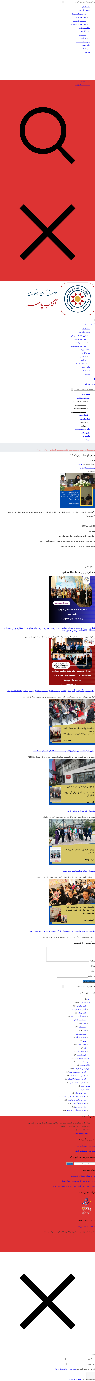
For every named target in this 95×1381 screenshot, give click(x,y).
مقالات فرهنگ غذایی (79, 1103)
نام (93, 966)
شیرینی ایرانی (81, 1034)
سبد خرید (82, 35)
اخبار (88, 999)
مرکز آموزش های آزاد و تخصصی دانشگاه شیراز (78, 1181)
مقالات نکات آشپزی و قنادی (76, 1110)
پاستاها (83, 1023)
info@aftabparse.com (82, 85)
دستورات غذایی (85, 1002)
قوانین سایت (86, 45)
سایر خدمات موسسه (83, 42)
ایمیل (92, 971)
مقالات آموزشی (84, 28)
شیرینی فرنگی (81, 1037)
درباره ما (87, 52)
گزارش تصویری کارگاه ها (81, 1069)
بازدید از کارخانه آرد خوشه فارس (80, 811)
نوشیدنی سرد (81, 1051)
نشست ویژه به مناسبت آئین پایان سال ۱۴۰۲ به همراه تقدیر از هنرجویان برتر (62, 931)
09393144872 (85, 81)
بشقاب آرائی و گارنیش (78, 1016)
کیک (84, 1041)
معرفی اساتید (85, 1086)
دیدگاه (92, 961)
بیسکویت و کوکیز (80, 1020)
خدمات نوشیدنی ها (79, 21)
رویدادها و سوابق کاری (87, 468)
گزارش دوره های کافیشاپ (77, 1079)
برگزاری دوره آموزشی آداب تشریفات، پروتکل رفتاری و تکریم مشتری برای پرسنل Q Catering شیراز (51, 690)
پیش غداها (82, 1027)
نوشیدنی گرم (81, 1055)
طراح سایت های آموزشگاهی (85, 1226)
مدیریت (79, 464)
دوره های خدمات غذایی (78, 24)
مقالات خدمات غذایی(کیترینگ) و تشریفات (71, 1096)
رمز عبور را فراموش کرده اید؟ (65, 1369)
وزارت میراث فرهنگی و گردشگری (83, 1176)
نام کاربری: (91, 1359)
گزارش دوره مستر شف (77, 1072)
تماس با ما (86, 49)
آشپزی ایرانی (81, 1006)
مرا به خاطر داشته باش (84, 1369)
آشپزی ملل (82, 1013)
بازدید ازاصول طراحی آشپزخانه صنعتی (78, 871)
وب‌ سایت (91, 976)
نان (85, 1048)
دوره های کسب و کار (78, 14)
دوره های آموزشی (84, 10)
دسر (84, 1030)
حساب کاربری (85, 31)
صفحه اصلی (86, 7)
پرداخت (83, 38)
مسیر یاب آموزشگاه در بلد (86, 1146)
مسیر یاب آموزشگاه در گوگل (85, 1151)
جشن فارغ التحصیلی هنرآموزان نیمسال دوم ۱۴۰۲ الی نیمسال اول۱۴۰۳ (64, 751)
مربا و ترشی (81, 1044)
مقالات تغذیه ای (80, 1093)
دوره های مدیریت (80, 17)
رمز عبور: (91, 1364)
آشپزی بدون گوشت (79, 1009)
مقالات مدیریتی (80, 1107)
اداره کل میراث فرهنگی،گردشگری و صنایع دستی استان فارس (73, 1186)
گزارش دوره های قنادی (78, 1075)
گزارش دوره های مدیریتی (77, 1082)
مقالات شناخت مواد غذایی (77, 1100)
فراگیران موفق (85, 1065)
